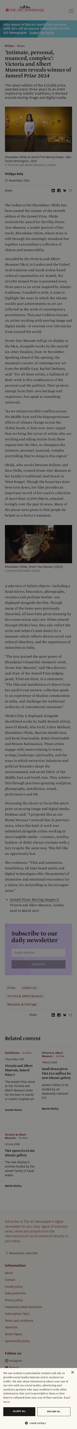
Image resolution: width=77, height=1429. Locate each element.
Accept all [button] (19, 1411)
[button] (36, 1423)
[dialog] (38, 1398)
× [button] (72, 1372)
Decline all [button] (54, 1411)
